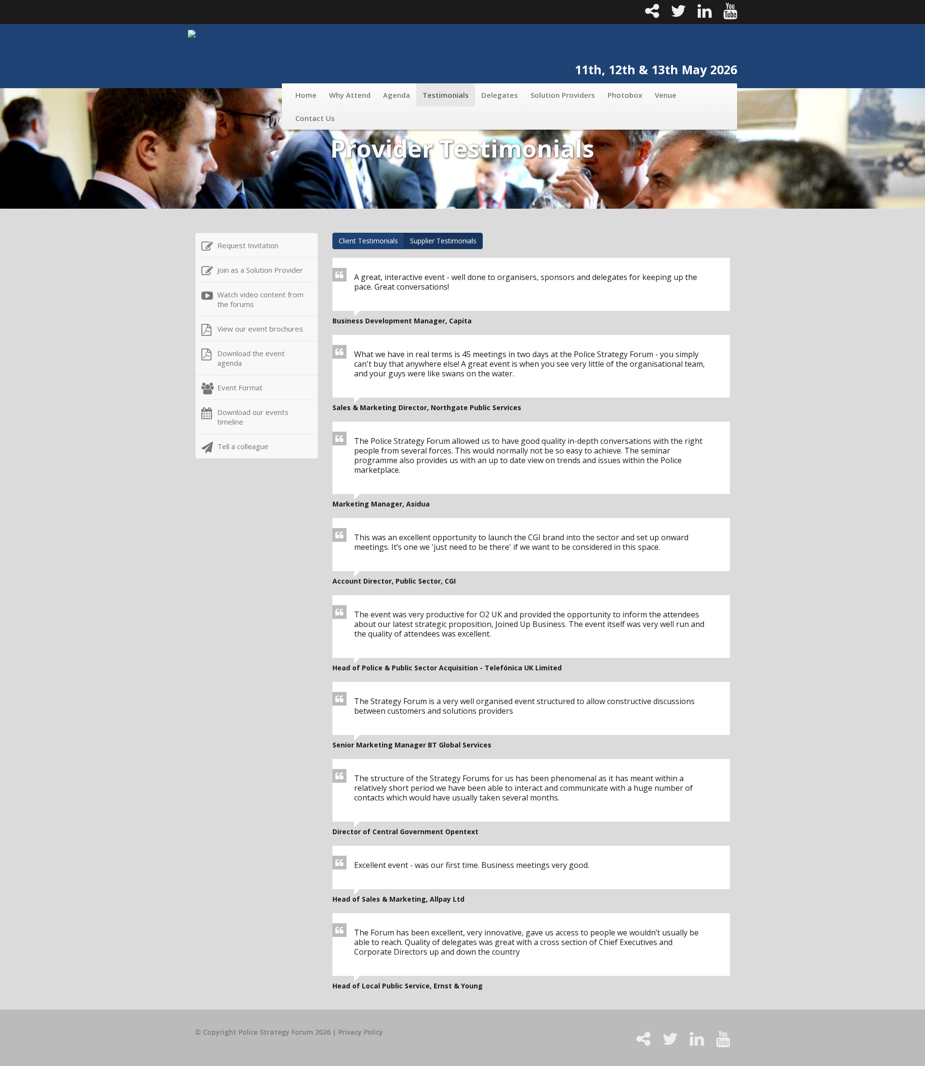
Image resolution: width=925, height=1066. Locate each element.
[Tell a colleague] (648, 14)
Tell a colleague (242, 446)
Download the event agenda (251, 358)
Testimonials (446, 95)
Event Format (240, 387)
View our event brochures (260, 328)
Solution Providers (562, 95)
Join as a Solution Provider (260, 270)
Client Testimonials (368, 240)
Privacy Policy (360, 1032)
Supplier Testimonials (443, 240)
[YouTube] (725, 14)
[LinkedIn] (701, 14)
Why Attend (349, 95)
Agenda (396, 95)
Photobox (625, 95)
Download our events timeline (253, 416)
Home (306, 95)
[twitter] (674, 14)
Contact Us (315, 118)
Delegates (499, 95)
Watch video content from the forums (260, 299)
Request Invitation (247, 245)
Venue (665, 95)
